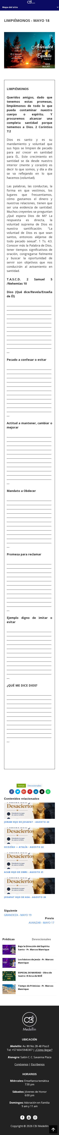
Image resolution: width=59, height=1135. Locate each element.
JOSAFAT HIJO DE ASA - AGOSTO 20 (25, 897)
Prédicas (8, 939)
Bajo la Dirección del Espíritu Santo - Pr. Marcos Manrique (33, 948)
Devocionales (34, 785)
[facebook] (22, 1117)
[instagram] (35, 1117)
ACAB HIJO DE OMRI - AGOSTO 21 (23, 872)
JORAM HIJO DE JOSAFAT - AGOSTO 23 (26, 821)
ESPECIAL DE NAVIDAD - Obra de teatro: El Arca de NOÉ (35, 974)
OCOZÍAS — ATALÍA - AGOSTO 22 (24, 847)
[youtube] (29, 1117)
